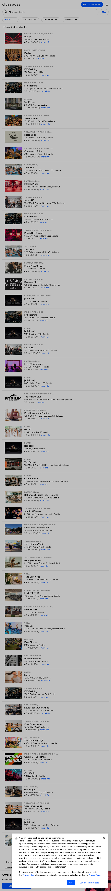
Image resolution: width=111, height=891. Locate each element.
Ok (70, 882)
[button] (104, 838)
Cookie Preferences (89, 882)
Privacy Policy (95, 875)
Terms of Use (28, 875)
